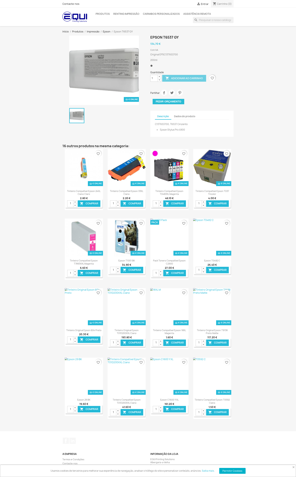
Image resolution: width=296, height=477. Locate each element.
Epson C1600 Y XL (169, 399)
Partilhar (164, 93)
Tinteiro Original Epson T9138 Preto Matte (212, 332)
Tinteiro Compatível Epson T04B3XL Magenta (169, 193)
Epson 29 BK (83, 399)
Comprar (89, 203)
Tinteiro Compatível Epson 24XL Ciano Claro (84, 193)
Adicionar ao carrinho (184, 78)
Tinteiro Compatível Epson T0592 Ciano (212, 401)
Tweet (172, 93)
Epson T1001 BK (126, 260)
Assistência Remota (197, 14)
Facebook (66, 441)
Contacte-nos (70, 4)
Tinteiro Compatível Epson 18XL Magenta (169, 332)
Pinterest (180, 93)
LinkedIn (73, 441)
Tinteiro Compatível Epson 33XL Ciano (126, 193)
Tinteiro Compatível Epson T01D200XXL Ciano (127, 401)
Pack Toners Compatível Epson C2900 (169, 262)
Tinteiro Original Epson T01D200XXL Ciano (127, 332)
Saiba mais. (208, 470)
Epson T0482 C (212, 260)
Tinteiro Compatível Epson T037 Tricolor (212, 193)
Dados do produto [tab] (184, 116)
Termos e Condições (73, 459)
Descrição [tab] (163, 116)
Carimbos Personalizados (161, 14)
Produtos (103, 14)
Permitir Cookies (232, 471)
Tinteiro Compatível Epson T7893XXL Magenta (84, 262)
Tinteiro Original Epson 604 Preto (83, 330)
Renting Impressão (126, 14)
